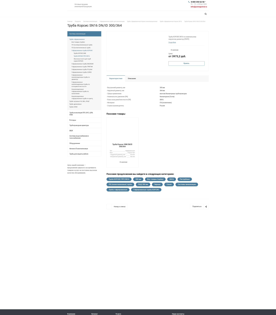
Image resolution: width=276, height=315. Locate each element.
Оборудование (74, 143)
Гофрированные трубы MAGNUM (82, 64)
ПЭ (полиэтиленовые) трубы (120, 184)
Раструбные (185, 179)
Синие (169, 184)
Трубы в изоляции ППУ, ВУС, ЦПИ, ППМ (81, 114)
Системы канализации (187, 184)
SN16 (171, 179)
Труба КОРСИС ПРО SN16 (119, 179)
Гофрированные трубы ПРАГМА (82, 66)
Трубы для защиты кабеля (78, 154)
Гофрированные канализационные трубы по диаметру (81, 77)
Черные (157, 184)
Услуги (118, 314)
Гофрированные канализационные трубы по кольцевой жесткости (81, 84)
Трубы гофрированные (118, 190)
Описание (132, 78)
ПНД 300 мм (143, 184)
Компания (71, 314)
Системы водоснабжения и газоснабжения (79, 137)
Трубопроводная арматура (79, 125)
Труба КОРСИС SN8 (80, 53)
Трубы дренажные (75, 104)
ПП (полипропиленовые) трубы (82, 45)
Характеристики (115, 78)
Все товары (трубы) (155, 179)
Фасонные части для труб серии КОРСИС (82, 60)
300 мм (138, 179)
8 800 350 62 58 (197, 2)
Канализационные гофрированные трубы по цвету (82, 97)
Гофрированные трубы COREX (82, 72)
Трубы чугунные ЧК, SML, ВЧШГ (79, 101)
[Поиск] (205, 14)
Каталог (94, 314)
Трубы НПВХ (73, 107)
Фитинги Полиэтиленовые (78, 148)
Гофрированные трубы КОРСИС (146, 190)
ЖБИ (71, 130)
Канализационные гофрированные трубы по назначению (80, 91)
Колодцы (72, 120)
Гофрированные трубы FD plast (82, 69)
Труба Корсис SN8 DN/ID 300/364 (122, 145)
